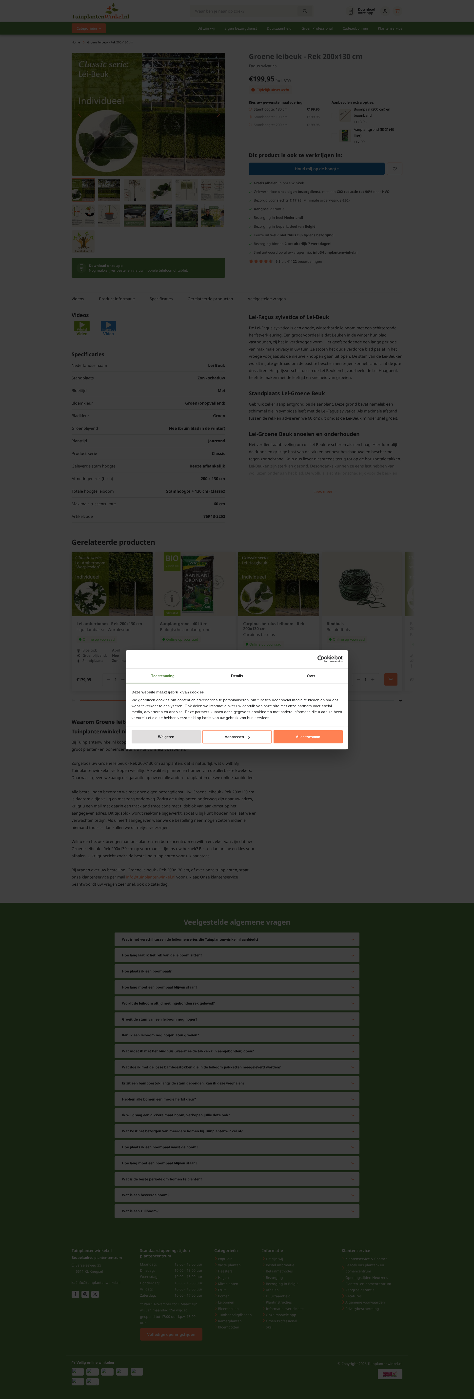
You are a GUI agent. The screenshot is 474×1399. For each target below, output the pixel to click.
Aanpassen (234, 737)
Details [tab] (237, 675)
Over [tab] (311, 675)
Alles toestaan (308, 737)
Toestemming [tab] (163, 675)
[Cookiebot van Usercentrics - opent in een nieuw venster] (321, 659)
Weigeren (166, 737)
